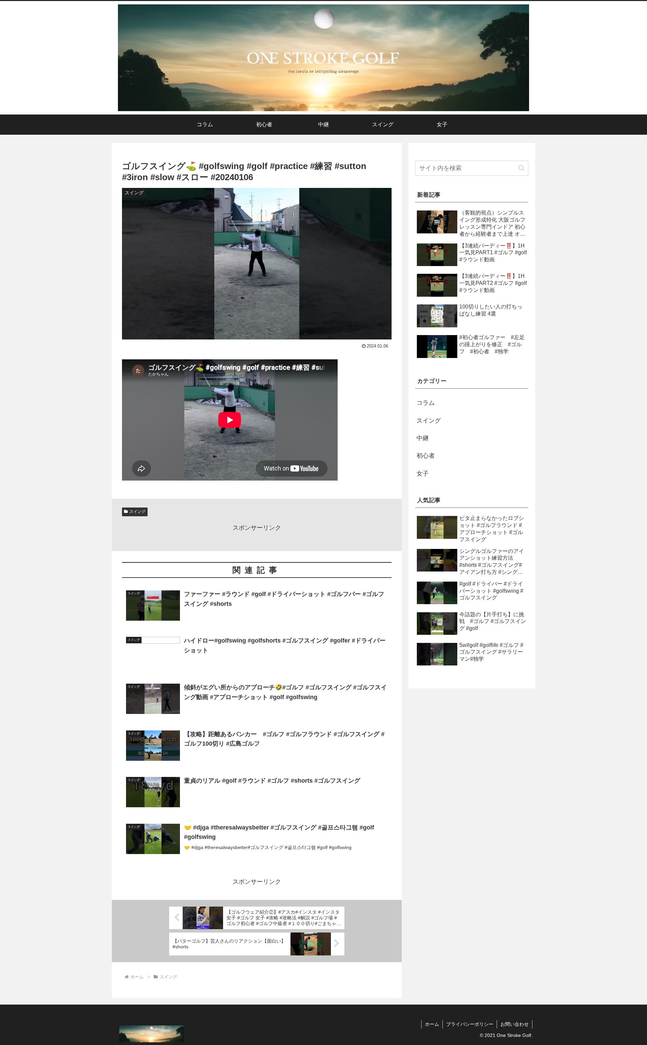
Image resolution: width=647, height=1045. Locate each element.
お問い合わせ (514, 1024)
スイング (137, 511)
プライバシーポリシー (469, 1024)
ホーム (432, 1024)
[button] (521, 168)
